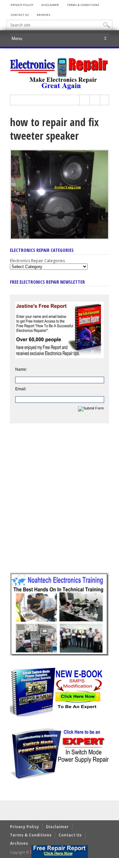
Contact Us (20, 15)
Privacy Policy (22, 5)
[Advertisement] (59, 502)
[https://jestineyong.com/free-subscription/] (59, 851)
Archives (43, 15)
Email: (20, 389)
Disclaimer (50, 5)
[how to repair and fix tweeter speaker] (59, 238)
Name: (21, 369)
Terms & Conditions (83, 5)
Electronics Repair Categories (37, 260)
